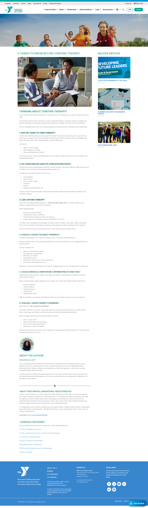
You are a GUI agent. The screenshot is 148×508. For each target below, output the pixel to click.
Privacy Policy (118, 501)
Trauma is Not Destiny (25, 452)
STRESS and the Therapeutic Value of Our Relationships (35, 448)
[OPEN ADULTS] (65, 9)
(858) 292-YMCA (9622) (85, 480)
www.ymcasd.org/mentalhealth (37, 415)
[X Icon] (114, 484)
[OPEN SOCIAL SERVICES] (114, 9)
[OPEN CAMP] (100, 9)
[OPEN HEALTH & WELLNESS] (93, 9)
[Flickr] (114, 490)
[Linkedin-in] (109, 490)
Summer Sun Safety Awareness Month (111, 113)
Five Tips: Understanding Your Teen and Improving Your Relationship (39, 433)
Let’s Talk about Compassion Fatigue (29, 437)
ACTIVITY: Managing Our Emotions (30, 429)
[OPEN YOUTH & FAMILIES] (57, 9)
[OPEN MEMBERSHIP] (77, 9)
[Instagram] (124, 484)
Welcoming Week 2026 (107, 145)
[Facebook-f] (109, 484)
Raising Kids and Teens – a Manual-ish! (30, 444)
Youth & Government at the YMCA (112, 80)
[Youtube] (119, 484)
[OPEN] (120, 9)
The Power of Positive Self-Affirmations (31, 440)
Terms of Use (127, 501)
